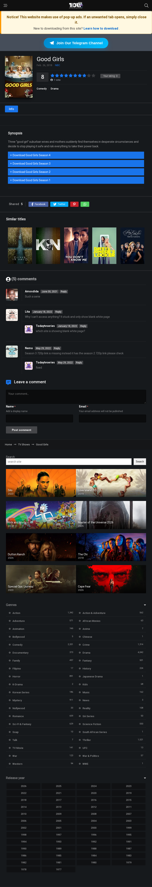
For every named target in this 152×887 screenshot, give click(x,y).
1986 (23, 855)
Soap (15, 732)
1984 (93, 855)
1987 (128, 848)
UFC (85, 747)
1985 (58, 855)
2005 (58, 820)
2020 (93, 793)
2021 (58, 793)
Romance (18, 716)
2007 (128, 813)
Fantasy (87, 660)
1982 (23, 862)
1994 (23, 841)
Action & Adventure (94, 613)
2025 (58, 786)
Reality (86, 708)
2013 (58, 806)
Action (16, 613)
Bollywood (18, 636)
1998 (23, 834)
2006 (23, 820)
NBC (57, 65)
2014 (23, 806)
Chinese (87, 636)
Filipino (16, 668)
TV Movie (17, 747)
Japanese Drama (93, 676)
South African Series (95, 732)
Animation (18, 628)
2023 (128, 786)
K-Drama (17, 684)
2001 (58, 827)
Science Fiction (92, 724)
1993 (58, 841)
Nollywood (18, 708)
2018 (23, 799)
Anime (86, 628)
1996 (93, 834)
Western (17, 763)
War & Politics (91, 755)
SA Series (88, 716)
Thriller (87, 740)
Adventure (18, 620)
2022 (23, 793)
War (14, 755)
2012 (93, 806)
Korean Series (20, 692)
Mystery (17, 700)
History (87, 668)
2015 (128, 799)
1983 (128, 855)
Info (11, 109)
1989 (58, 848)
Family (16, 660)
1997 (58, 834)
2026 (23, 786)
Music (86, 692)
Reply (64, 291)
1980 (93, 862)
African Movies (91, 620)
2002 (23, 827)
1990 (23, 848)
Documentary (20, 652)
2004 (93, 820)
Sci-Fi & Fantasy (21, 724)
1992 (93, 841)
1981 (58, 862)
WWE (85, 763)
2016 (93, 799)
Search (10, 456)
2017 (58, 799)
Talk (14, 740)
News (86, 700)
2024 (93, 786)
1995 (128, 834)
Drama (54, 88)
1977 (58, 869)
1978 (23, 869)
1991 (128, 841)
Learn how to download (101, 28)
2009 (58, 813)
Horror (16, 676)
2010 (23, 813)
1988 (93, 848)
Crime (86, 644)
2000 (93, 827)
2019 (128, 793)
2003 (128, 820)
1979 (128, 862)
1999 (128, 827)
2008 (93, 813)
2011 (128, 806)
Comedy (42, 88)
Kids (85, 684)
